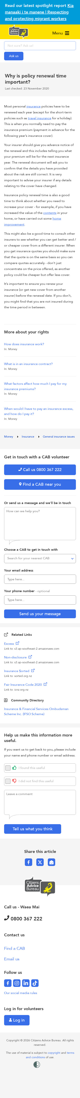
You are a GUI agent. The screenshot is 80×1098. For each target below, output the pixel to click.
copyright (54, 1053)
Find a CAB (14, 948)
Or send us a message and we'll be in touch (37, 503)
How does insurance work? (24, 344)
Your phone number (27, 591)
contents (49, 213)
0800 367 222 (25, 919)
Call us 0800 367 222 (42, 469)
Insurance (28, 437)
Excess (9, 643)
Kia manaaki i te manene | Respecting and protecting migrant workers (39, 12)
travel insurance (39, 118)
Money (9, 437)
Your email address (18, 570)
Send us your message (40, 614)
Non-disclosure (15, 657)
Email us (11, 959)
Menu (58, 33)
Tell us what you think (33, 829)
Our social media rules (20, 993)
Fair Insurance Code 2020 (23, 684)
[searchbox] (40, 45)
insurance (33, 106)
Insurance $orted (17, 671)
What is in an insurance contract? (28, 364)
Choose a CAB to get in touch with (31, 549)
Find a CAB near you (41, 484)
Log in (18, 1020)
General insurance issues (59, 437)
